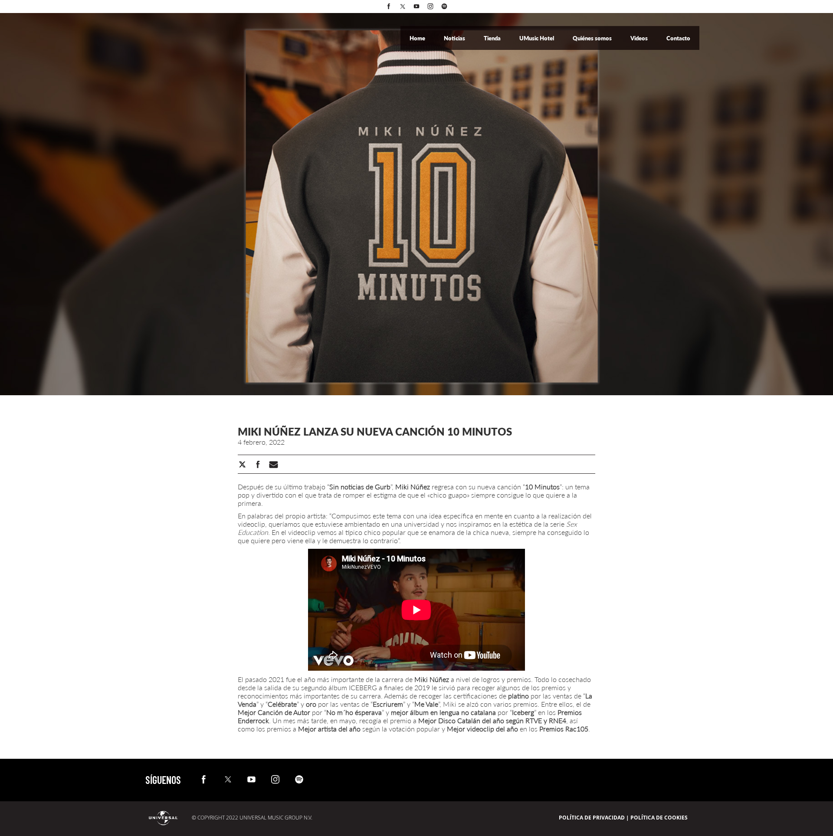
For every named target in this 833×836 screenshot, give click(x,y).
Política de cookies (659, 817)
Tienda (493, 38)
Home (418, 38)
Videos (639, 38)
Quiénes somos (593, 38)
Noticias (455, 38)
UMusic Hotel (537, 38)
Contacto (678, 38)
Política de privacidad (592, 817)
